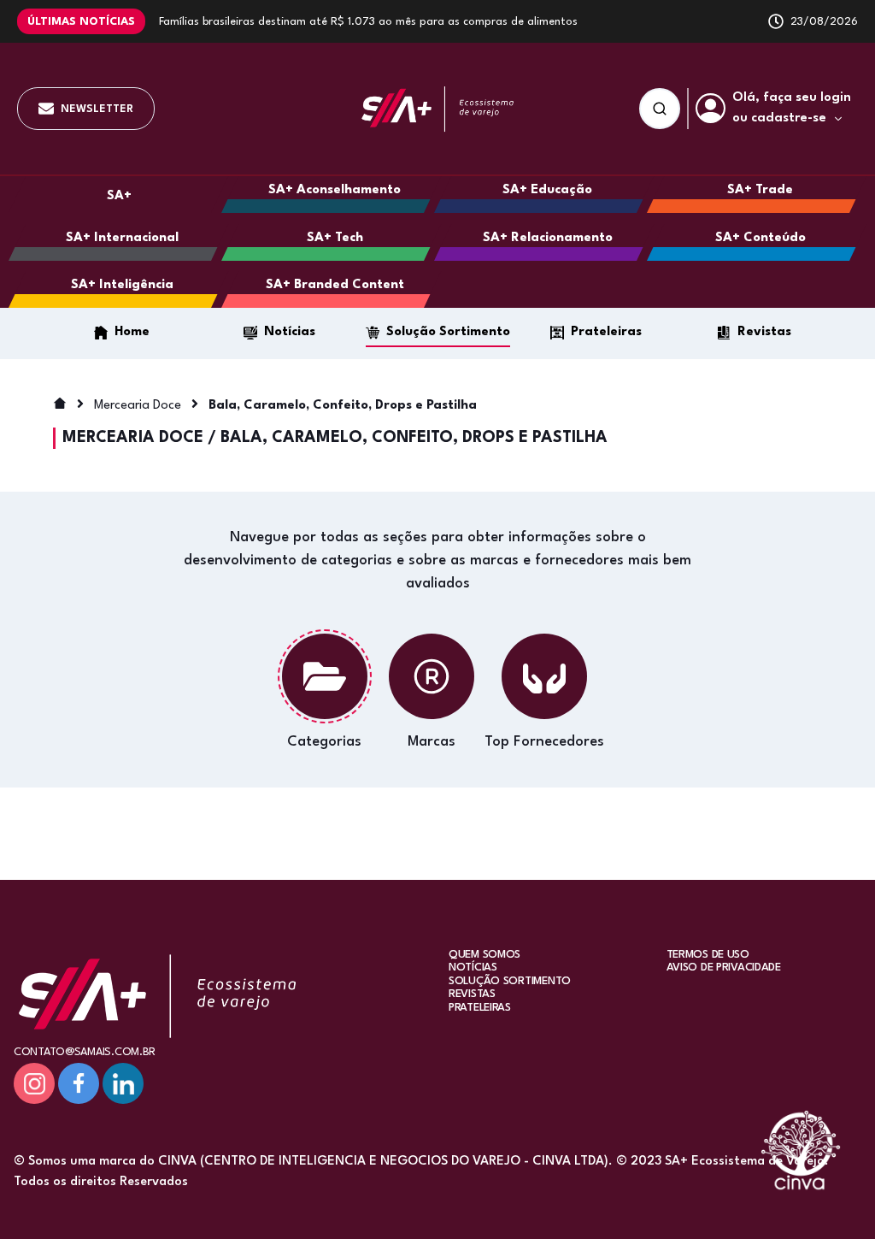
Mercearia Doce (137, 405)
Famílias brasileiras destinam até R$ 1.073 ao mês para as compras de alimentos (368, 21)
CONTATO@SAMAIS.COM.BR (85, 1052)
